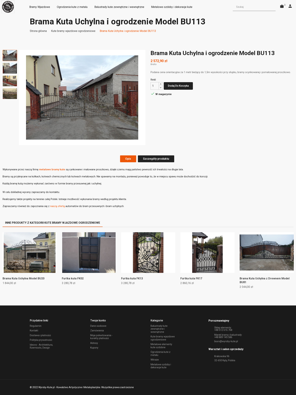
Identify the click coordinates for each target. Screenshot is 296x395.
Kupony (94, 347)
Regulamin (35, 326)
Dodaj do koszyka (178, 85)
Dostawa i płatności (40, 335)
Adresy (94, 343)
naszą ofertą (57, 206)
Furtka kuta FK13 (132, 278)
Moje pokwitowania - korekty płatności (101, 337)
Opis (128, 158)
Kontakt (34, 330)
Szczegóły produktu (156, 158)
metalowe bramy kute (52, 169)
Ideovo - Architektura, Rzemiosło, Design (41, 346)
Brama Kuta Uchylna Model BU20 (23, 278)
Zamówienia (97, 330)
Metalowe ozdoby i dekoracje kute (161, 366)
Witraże (155, 359)
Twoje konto (98, 320)
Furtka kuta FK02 (73, 278)
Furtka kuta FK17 (191, 278)
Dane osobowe (98, 326)
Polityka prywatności (41, 340)
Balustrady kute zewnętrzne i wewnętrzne (159, 329)
